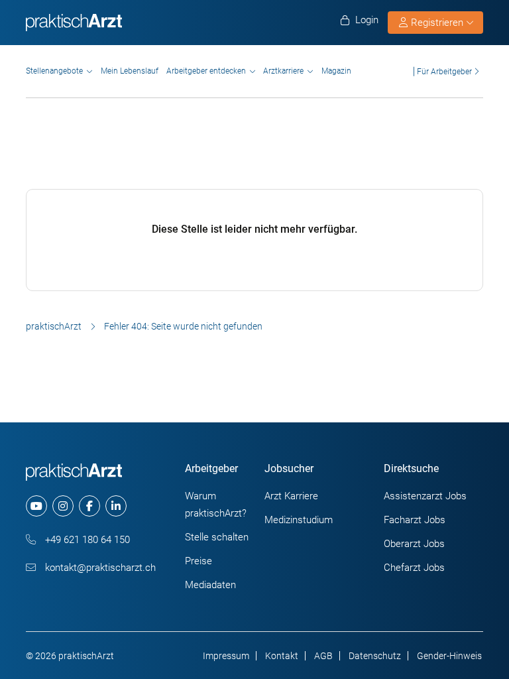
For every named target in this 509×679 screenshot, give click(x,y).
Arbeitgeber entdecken (206, 71)
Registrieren (437, 23)
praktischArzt (54, 326)
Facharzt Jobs (414, 520)
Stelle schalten (217, 537)
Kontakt (281, 655)
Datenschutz (375, 655)
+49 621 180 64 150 (86, 540)
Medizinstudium (298, 520)
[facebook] (89, 506)
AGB (323, 655)
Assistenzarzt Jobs (425, 496)
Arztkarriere (283, 71)
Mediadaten (210, 585)
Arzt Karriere (291, 496)
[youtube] (36, 506)
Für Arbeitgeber (444, 71)
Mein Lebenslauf (129, 71)
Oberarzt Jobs (414, 544)
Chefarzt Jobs (414, 568)
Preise (198, 561)
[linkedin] (116, 506)
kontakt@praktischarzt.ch (99, 568)
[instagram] (63, 506)
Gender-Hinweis (449, 655)
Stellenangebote (54, 71)
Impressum (226, 655)
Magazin (336, 71)
